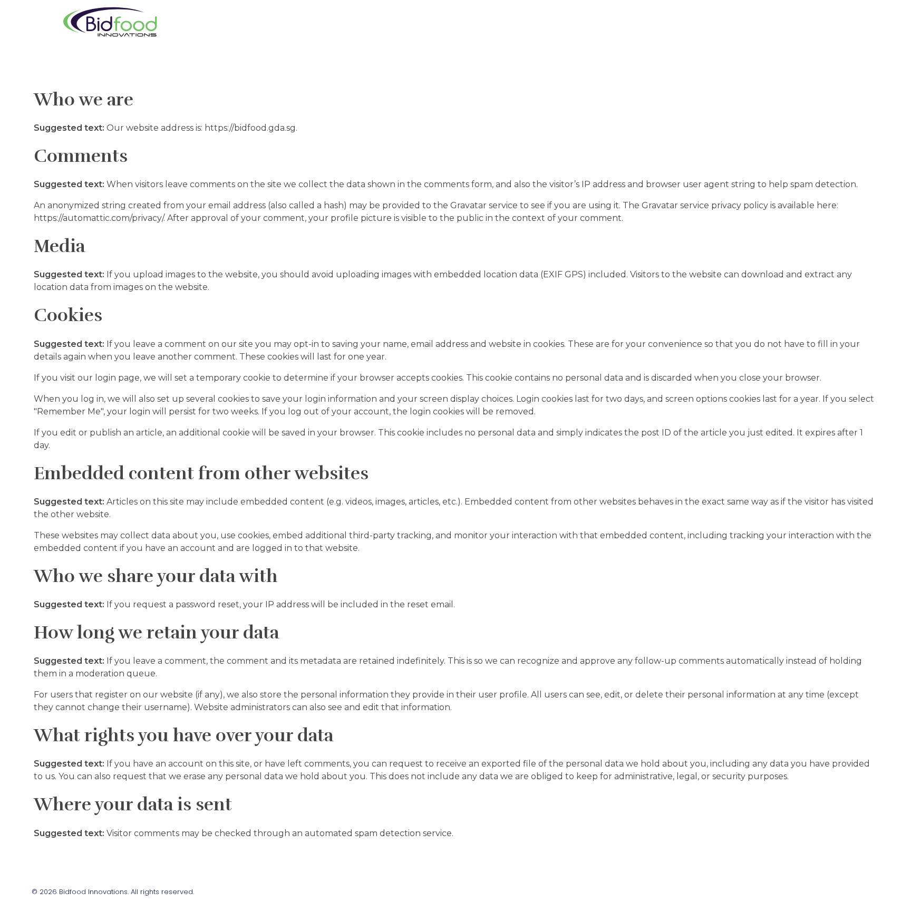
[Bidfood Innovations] (110, 21)
